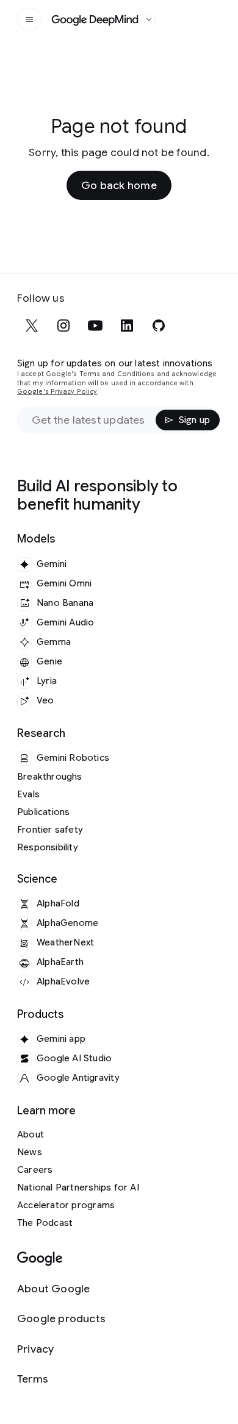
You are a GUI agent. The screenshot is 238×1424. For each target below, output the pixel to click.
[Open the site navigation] (29, 19)
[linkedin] (127, 325)
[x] (31, 325)
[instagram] (63, 325)
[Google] (40, 1259)
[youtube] (95, 325)
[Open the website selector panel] (149, 19)
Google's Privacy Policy (57, 392)
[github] (158, 325)
